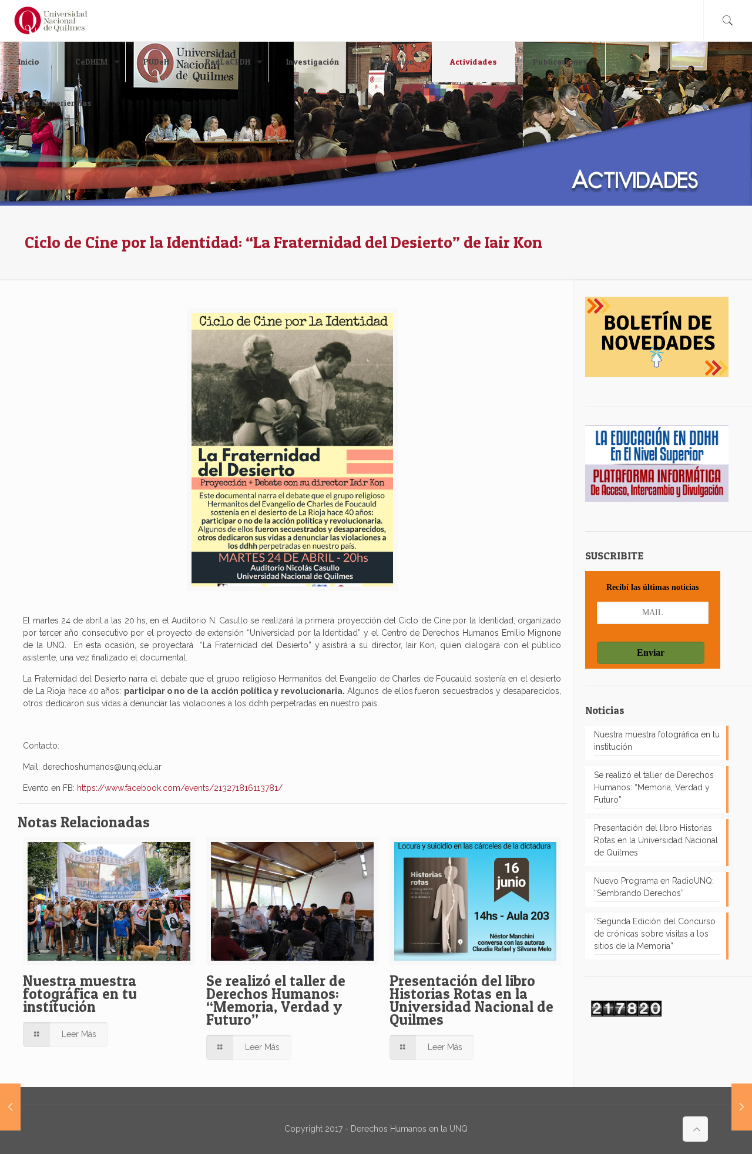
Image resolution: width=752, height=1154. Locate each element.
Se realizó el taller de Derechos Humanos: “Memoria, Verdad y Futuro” (275, 1000)
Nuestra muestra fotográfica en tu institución (80, 993)
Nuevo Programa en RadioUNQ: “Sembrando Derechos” (654, 887)
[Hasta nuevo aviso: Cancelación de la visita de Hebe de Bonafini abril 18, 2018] (10, 1106)
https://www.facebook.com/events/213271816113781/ (180, 788)
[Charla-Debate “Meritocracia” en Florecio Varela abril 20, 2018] (741, 1106)
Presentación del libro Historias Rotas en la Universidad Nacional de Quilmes (471, 1000)
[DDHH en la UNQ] (51, 20)
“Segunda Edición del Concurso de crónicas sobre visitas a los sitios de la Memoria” (655, 934)
